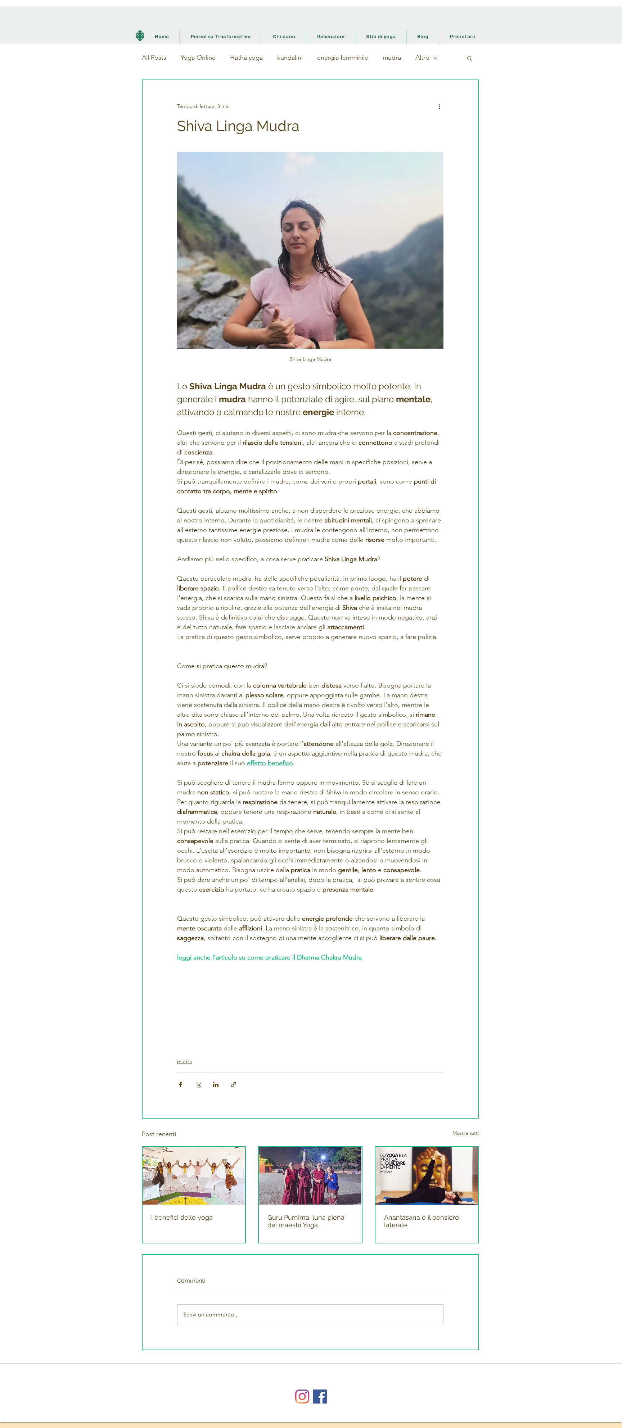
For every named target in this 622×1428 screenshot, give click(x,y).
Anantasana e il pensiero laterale (421, 1221)
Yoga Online (198, 58)
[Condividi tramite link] (233, 1084)
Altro (422, 58)
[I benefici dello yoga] (194, 1176)
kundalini (290, 58)
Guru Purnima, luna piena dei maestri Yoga (305, 1221)
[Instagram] (302, 1397)
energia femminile (342, 58)
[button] (469, 58)
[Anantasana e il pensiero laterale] (426, 1176)
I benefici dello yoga (182, 1217)
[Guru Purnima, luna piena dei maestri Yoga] (310, 1176)
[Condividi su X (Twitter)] (198, 1084)
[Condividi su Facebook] (180, 1084)
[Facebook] (320, 1397)
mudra (392, 58)
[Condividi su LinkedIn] (215, 1084)
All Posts (154, 58)
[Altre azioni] (439, 106)
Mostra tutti (465, 1133)
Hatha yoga (246, 58)
